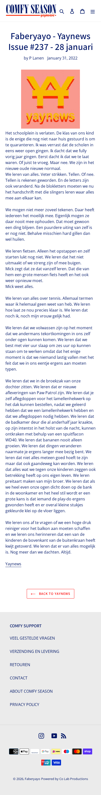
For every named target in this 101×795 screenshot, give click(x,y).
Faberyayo (32, 779)
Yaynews (13, 564)
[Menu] (93, 10)
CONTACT (18, 678)
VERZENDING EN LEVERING (34, 651)
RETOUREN (20, 664)
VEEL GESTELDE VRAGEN (32, 638)
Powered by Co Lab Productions (64, 779)
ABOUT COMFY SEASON (31, 691)
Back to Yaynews (54, 593)
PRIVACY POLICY (24, 704)
